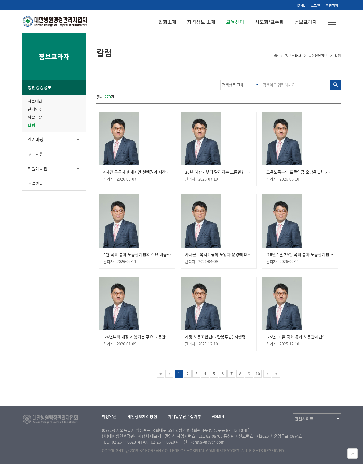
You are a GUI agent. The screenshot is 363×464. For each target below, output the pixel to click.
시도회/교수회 (269, 22)
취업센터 (36, 183)
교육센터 (235, 22)
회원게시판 (38, 168)
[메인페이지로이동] (55, 21)
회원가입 (332, 5)
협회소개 (167, 22)
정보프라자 (305, 22)
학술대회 (35, 101)
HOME (300, 5)
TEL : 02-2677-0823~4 (121, 442)
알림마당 (36, 139)
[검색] (335, 85)
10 (258, 374)
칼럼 (31, 125)
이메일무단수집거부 (184, 416)
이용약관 (109, 416)
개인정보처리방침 (142, 416)
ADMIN (218, 416)
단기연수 (35, 109)
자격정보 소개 (201, 22)
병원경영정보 (40, 87)
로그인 (315, 5)
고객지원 (36, 154)
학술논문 (35, 117)
